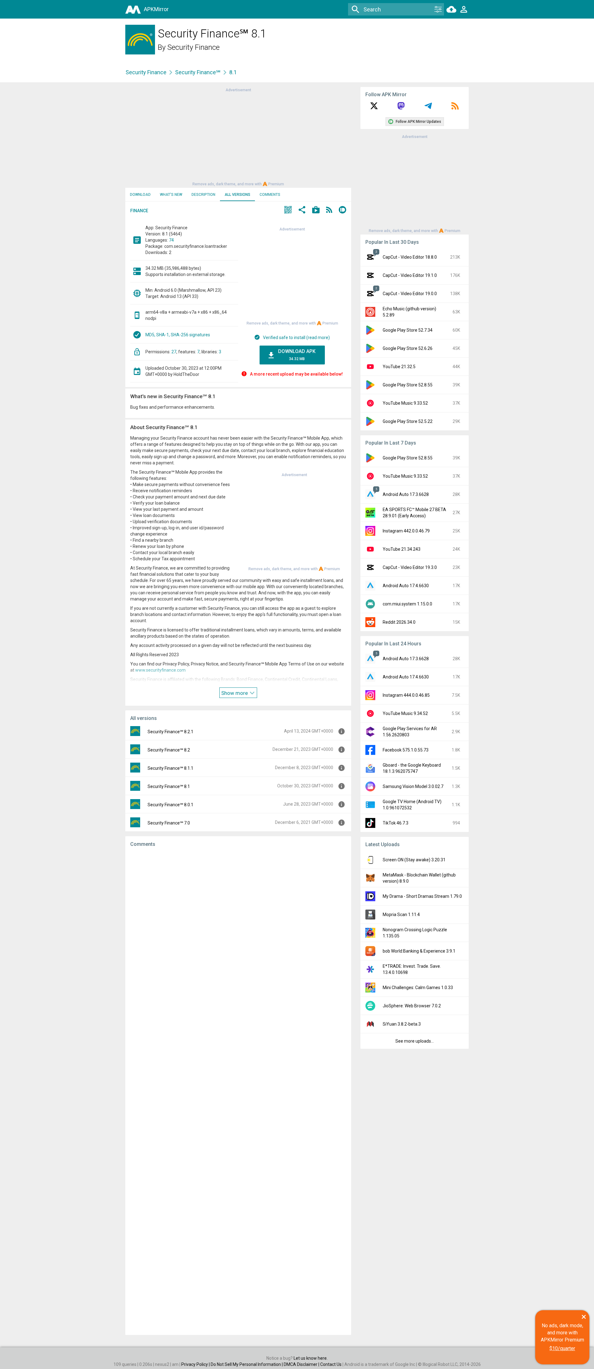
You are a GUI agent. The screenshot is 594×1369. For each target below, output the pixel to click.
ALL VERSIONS (237, 194)
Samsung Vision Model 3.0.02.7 (413, 786)
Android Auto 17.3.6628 (406, 494)
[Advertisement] (238, 136)
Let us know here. (311, 1358)
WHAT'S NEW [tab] (171, 194)
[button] (288, 210)
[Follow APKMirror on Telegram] (428, 107)
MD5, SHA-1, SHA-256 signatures (177, 334)
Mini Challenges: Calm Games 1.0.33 (418, 987)
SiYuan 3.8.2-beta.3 (402, 1024)
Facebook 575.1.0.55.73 (405, 749)
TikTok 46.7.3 (395, 822)
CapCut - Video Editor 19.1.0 (410, 275)
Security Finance (193, 47)
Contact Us (331, 1364)
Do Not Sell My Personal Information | (247, 1364)
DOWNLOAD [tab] (140, 194)
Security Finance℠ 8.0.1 (170, 804)
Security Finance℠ (198, 72)
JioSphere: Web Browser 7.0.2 (412, 1005)
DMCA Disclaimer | (302, 1364)
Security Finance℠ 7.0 (169, 822)
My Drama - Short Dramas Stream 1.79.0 (422, 896)
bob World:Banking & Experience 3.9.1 (419, 951)
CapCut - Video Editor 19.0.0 (410, 293)
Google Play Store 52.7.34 (408, 330)
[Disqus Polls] (238, 930)
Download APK (297, 354)
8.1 (233, 72)
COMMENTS (270, 194)
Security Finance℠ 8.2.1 (170, 731)
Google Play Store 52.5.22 (408, 421)
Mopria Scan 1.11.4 (401, 914)
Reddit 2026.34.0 (399, 622)
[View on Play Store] (316, 210)
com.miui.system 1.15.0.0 (407, 603)
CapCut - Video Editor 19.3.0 (410, 567)
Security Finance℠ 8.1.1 (170, 768)
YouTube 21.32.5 (399, 366)
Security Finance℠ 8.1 (169, 786)
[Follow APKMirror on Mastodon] (401, 107)
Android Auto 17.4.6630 (406, 585)
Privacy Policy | (196, 1364)
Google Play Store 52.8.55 (408, 384)
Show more (235, 693)
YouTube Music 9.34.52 (405, 713)
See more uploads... (414, 1041)
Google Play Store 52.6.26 (408, 348)
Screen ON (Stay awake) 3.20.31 (414, 859)
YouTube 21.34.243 (401, 549)
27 (173, 351)
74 (171, 240)
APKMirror (156, 9)
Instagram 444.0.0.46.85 (406, 695)
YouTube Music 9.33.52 (405, 403)
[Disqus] (238, 1091)
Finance (139, 210)
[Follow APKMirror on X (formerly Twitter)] (374, 107)
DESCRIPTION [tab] (203, 194)
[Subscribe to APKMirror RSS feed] (455, 107)
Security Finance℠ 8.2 (169, 749)
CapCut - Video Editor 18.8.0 (410, 257)
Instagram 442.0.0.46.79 (406, 530)
